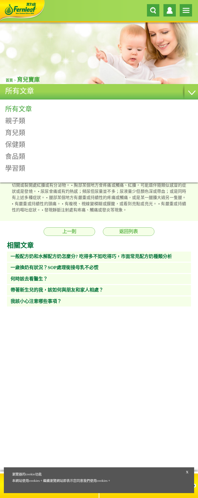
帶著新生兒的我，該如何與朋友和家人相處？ (57, 290)
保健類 (15, 144)
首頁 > (11, 80)
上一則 (69, 231)
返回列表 (128, 231)
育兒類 (15, 133)
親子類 (15, 121)
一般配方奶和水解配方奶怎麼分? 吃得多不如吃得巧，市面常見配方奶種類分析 (91, 256)
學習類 (15, 168)
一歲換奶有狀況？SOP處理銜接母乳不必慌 (54, 267)
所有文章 (19, 91)
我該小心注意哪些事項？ (36, 301)
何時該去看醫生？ (29, 278)
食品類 (15, 156)
